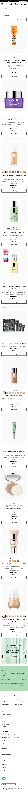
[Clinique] (14, 4)
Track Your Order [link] (23, 1)
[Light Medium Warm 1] (21, 172)
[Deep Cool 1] (18, 172)
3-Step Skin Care (6, 770)
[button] (25, 4)
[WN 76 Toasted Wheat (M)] (24, 616)
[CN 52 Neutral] (10, 393)
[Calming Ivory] (19, 229)
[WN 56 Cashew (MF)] (13, 616)
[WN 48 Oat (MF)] (7, 616)
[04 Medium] (15, 561)
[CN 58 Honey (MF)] (15, 616)
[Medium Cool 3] (24, 172)
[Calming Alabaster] (8, 229)
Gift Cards (4, 721)
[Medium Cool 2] (7, 172)
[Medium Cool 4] (10, 172)
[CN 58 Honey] (15, 393)
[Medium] (7, 505)
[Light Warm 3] (4, 172)
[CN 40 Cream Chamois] (4, 393)
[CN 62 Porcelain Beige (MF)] (18, 616)
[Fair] (18, 505)
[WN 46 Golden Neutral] (7, 393)
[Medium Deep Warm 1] (13, 172)
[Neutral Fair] (13, 505)
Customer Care (5, 737)
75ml (5, 283)
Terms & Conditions (19, 701)
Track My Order (5, 735)
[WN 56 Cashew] (13, 393)
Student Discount (6, 719)
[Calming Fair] (11, 229)
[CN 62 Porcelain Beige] (18, 393)
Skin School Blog (6, 751)
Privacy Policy (21, 685)
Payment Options (6, 709)
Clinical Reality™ (6, 754)
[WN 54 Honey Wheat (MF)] (10, 616)
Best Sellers (4, 767)
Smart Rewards (5, 701)
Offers (3, 711)
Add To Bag (14, 76)
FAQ (2, 743)
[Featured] (20, 19)
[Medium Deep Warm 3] (15, 172)
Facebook (16, 735)
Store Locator (5, 699)
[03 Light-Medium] (10, 561)
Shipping (3, 740)
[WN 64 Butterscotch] (21, 393)
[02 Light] (13, 561)
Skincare (5, 8)
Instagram (16, 737)
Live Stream (4, 757)
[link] (14, 37)
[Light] (10, 505)
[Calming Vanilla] (17, 229)
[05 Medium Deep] (18, 561)
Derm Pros (4, 764)
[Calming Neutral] (14, 229)
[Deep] (21, 505)
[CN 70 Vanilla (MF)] (21, 616)
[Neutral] (15, 505)
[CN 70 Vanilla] (24, 393)
